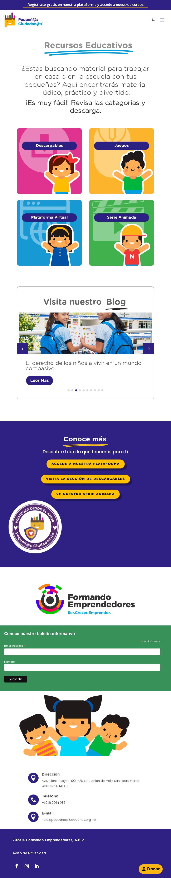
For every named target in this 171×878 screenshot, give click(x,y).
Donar (153, 869)
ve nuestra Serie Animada (85, 494)
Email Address (14, 646)
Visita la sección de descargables (85, 479)
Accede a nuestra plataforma (86, 464)
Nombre (9, 661)
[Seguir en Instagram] (27, 866)
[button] (148, 348)
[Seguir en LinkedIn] (37, 866)
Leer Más (39, 381)
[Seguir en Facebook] (17, 866)
